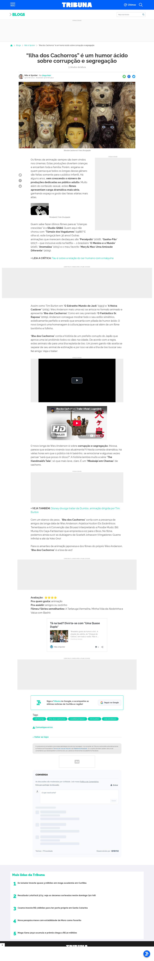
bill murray (39, 719)
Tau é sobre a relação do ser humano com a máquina (82, 258)
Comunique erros (44, 727)
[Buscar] (143, 14)
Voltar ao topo (41, 737)
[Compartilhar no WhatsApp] (124, 76)
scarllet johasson (77, 719)
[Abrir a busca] (141, 5)
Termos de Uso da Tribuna (61, 748)
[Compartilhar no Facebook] (129, 76)
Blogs (18, 14)
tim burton (94, 719)
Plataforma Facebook (80, 748)
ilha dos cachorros (57, 719)
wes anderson (110, 719)
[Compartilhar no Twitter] (133, 76)
